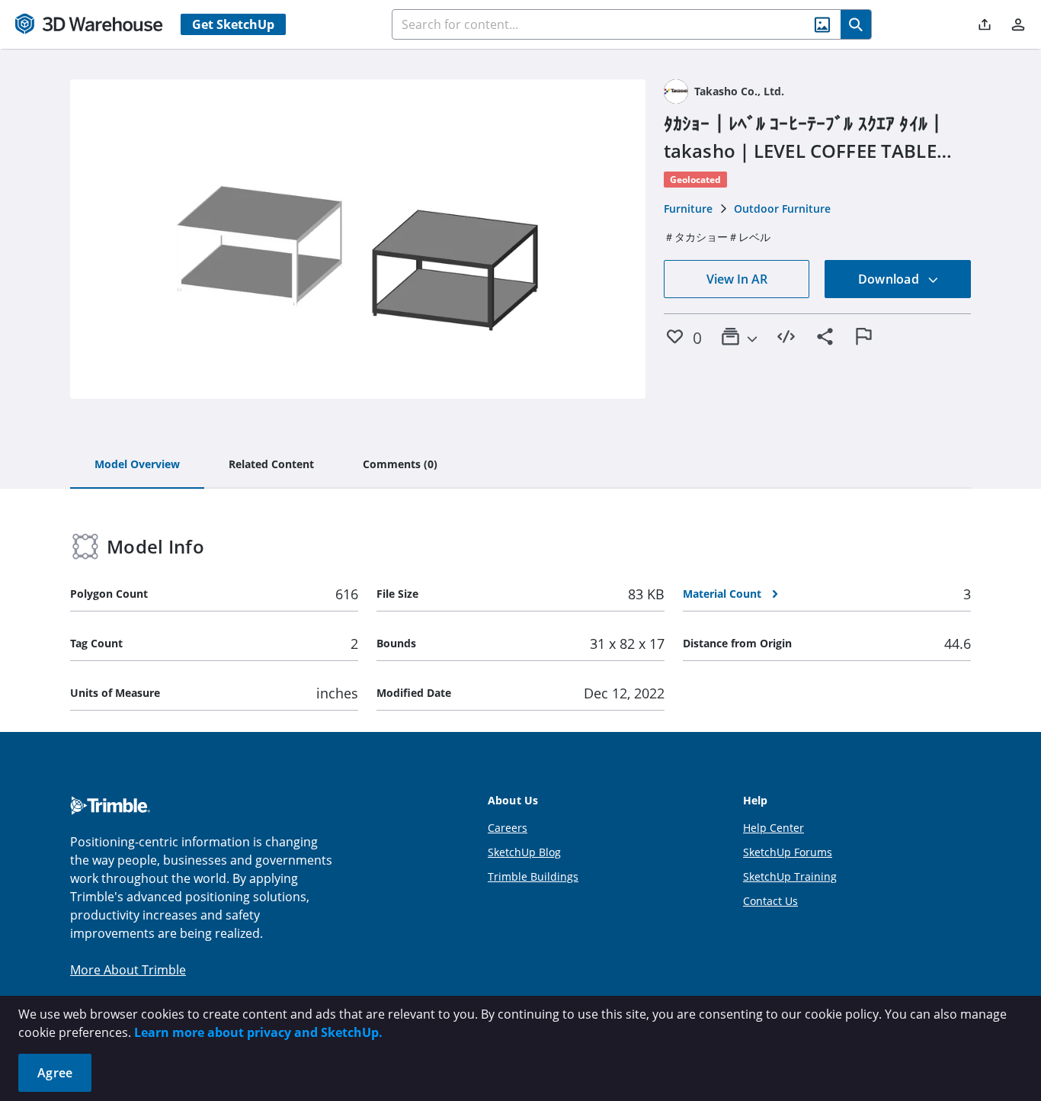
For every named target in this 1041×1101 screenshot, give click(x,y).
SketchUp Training (790, 876)
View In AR (736, 279)
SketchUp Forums (787, 852)
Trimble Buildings (533, 876)
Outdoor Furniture (782, 208)
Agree (54, 1072)
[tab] (137, 465)
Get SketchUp (233, 24)
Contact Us (770, 901)
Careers (507, 827)
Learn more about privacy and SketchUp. (258, 1032)
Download (890, 279)
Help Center (773, 827)
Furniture (688, 208)
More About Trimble (128, 969)
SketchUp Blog (524, 852)
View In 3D (357, 239)
